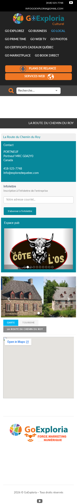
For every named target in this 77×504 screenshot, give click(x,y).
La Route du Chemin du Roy (25, 329)
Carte (11, 323)
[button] (9, 248)
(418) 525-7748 (54, 3)
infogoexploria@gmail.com (44, 8)
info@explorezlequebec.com (21, 172)
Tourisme (28, 323)
